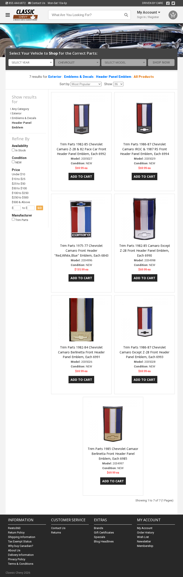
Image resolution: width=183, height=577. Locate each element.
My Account (144, 528)
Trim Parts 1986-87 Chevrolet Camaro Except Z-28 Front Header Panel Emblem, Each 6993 (144, 352)
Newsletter (144, 541)
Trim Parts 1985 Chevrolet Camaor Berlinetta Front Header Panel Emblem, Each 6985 (113, 454)
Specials (99, 537)
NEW (18, 162)
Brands (98, 528)
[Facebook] (168, 3)
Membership (145, 546)
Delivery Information (21, 554)
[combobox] (30, 62)
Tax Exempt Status (19, 541)
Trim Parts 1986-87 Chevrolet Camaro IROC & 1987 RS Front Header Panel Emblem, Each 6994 (144, 149)
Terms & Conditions (20, 563)
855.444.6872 (17, 3)
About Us (14, 550)
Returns (56, 532)
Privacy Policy (16, 559)
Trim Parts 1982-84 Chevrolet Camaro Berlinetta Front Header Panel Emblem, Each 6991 (81, 352)
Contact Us (38, 3)
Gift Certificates (104, 532)
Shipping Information (21, 537)
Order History (145, 532)
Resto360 (14, 528)
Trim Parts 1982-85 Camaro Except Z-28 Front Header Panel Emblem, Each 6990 (144, 250)
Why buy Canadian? (20, 546)
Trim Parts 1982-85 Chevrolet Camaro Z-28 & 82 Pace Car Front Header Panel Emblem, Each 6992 (81, 149)
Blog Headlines (104, 541)
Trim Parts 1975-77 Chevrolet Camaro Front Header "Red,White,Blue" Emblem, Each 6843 (81, 250)
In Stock (20, 150)
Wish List (143, 537)
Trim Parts (21, 220)
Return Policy (16, 532)
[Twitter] (173, 3)
